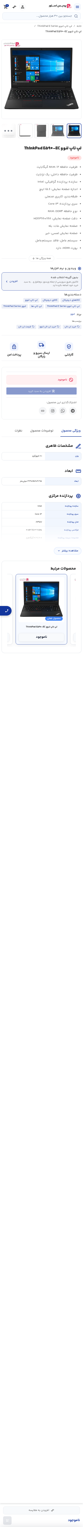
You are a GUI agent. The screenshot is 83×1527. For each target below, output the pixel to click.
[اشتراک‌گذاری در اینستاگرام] (53, 411)
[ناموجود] (7, 1520)
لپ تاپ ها (36, 306)
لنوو (72, 314)
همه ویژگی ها (41, 258)
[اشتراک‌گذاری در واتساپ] (63, 411)
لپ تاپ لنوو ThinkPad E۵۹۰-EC (41, 627)
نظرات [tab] (18, 430)
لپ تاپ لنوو (31, 300)
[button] (41, 79)
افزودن (11, 281)
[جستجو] (76, 16)
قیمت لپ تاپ (24, 327)
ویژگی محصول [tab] (71, 430)
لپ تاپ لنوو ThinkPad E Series (54, 26)
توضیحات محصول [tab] (41, 430)
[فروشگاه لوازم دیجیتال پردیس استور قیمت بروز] (60, 6)
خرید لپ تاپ (70, 327)
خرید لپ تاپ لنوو (48, 327)
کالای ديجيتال (50, 300)
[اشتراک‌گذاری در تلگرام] (73, 411)
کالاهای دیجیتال (71, 300)
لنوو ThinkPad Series (14, 306)
